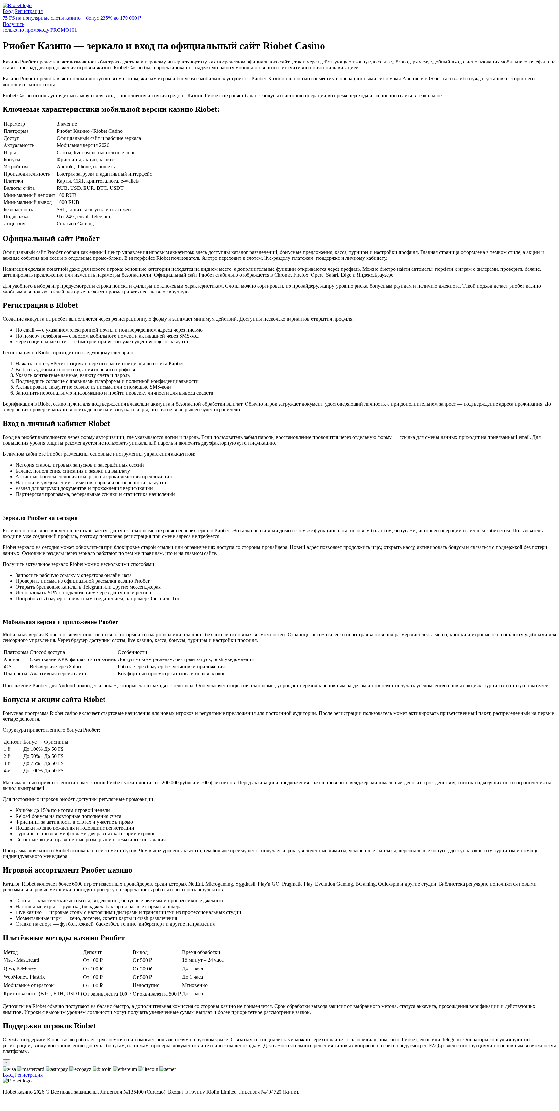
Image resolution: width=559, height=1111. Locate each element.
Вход (8, 11)
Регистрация (29, 11)
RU (6, 1102)
